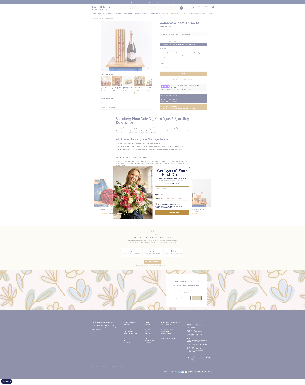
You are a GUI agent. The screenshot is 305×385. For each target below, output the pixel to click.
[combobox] (159, 198)
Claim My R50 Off (172, 212)
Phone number (159, 194)
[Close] (190, 168)
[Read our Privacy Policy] (188, 207)
